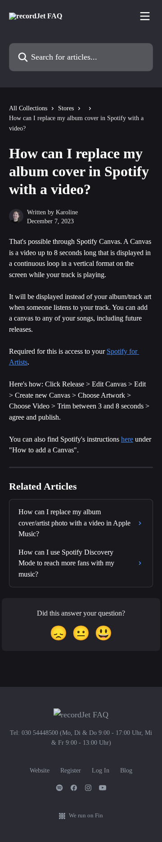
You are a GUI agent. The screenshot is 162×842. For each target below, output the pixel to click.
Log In (100, 770)
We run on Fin (86, 815)
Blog (126, 770)
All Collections (28, 108)
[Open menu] (145, 16)
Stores (66, 108)
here (127, 439)
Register (70, 770)
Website (40, 770)
